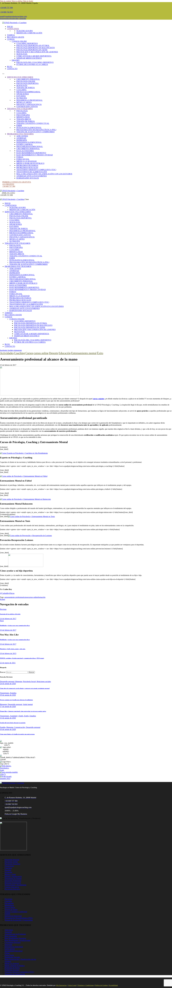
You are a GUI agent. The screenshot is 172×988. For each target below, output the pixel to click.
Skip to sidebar (17, 1)
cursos (26, 597)
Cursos (29, 353)
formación (41, 597)
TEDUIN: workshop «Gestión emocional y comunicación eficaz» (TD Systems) (22, 658)
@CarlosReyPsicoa (7, 593)
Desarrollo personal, (7, 682)
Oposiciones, (5, 693)
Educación (65, 353)
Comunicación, (20, 727)
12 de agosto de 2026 (8, 718)
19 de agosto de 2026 (8, 695)
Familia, (3, 727)
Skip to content (5, 1)
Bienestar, (19, 682)
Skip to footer (28, 1)
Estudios (13, 693)
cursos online (41, 353)
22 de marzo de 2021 (8, 663)
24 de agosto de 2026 (8, 684)
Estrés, (27, 716)
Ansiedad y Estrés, (17, 716)
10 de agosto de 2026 (8, 729)
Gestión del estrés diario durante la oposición (12, 722)
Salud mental (28, 704)
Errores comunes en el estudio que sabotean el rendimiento (16, 700)
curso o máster (98, 399)
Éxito (100, 353)
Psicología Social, (30, 682)
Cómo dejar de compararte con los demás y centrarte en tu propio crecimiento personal (24, 688)
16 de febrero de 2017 (8, 644)
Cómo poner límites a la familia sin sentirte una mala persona (17, 734)
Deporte (53, 353)
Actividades (7, 353)
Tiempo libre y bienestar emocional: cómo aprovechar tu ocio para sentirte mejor (23, 711)
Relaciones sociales (44, 682)
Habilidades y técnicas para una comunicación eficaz (15, 639)
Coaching (19, 353)
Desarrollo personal (33, 727)
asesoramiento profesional (14, 597)
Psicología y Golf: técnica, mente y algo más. (12, 649)
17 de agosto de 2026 (8, 707)
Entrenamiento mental (84, 353)
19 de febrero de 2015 (8, 653)
